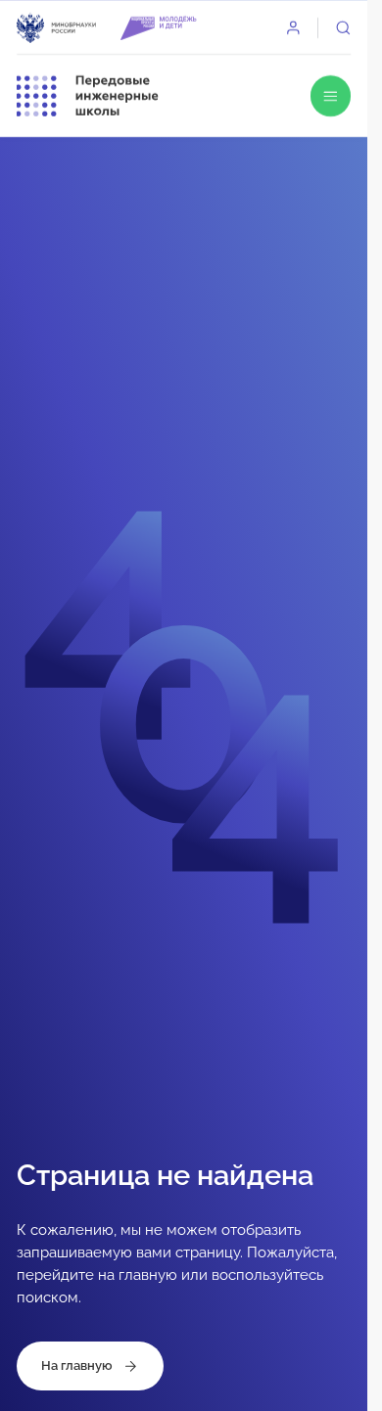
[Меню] (331, 95)
